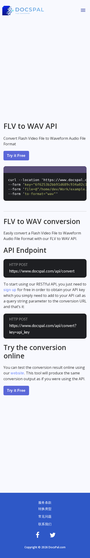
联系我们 (45, 524)
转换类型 (45, 509)
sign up (9, 290)
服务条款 (45, 502)
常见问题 (45, 516)
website (17, 373)
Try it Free (16, 156)
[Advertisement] (45, 67)
